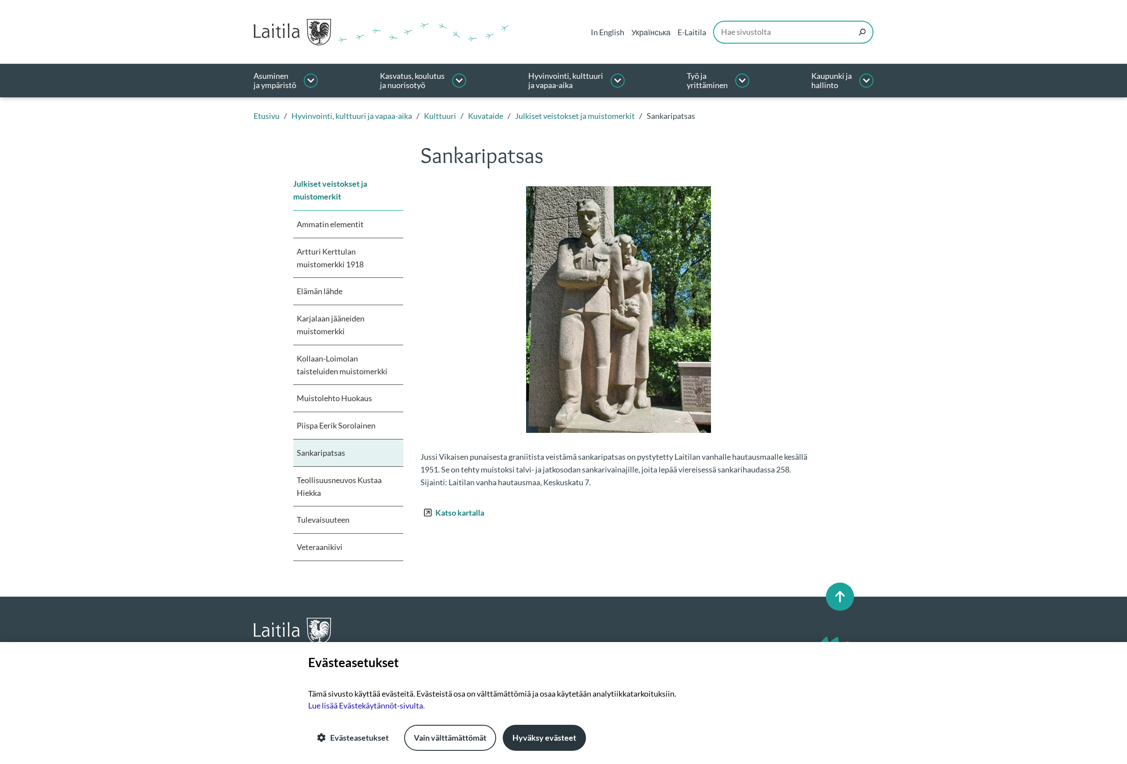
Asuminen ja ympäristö (275, 80)
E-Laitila (692, 32)
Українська (650, 32)
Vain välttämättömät (450, 737)
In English (607, 32)
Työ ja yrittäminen (707, 80)
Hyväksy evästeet (544, 737)
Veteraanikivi (320, 547)
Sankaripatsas (321, 453)
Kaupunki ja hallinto (831, 80)
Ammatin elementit (330, 224)
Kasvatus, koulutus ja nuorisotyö (412, 80)
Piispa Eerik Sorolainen (336, 425)
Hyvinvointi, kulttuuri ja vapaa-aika (565, 80)
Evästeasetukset (359, 737)
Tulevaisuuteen (323, 519)
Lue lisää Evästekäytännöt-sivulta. (366, 705)
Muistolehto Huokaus (334, 398)
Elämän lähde (320, 291)
